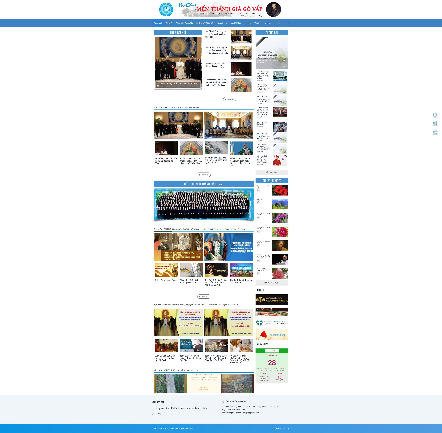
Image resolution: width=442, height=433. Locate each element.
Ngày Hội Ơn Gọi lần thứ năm (262, 123)
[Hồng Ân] (170, 383)
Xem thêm (231, 99)
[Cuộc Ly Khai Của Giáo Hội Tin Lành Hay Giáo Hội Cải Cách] (166, 352)
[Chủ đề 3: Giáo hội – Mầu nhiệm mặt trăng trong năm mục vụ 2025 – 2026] (178, 322)
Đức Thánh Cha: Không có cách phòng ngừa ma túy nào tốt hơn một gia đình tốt (216, 50)
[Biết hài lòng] (203, 383)
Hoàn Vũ (166, 107)
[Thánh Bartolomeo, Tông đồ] (166, 277)
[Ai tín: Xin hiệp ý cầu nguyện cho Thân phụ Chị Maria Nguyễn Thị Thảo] (280, 137)
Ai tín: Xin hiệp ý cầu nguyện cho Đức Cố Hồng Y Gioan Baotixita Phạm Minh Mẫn (262, 159)
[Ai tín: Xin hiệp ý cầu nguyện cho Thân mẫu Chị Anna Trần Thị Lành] (280, 89)
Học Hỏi (157, 304)
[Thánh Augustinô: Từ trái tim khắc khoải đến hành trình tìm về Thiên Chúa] (191, 155)
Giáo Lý (204, 305)
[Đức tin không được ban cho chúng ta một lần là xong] (258, 260)
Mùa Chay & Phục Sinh (199, 229)
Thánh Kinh (166, 305)
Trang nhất (276, 428)
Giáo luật (235, 305)
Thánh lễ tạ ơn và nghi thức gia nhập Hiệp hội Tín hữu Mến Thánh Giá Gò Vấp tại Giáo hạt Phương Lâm (263, 112)
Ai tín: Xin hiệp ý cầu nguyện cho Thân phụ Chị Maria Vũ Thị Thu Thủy (263, 98)
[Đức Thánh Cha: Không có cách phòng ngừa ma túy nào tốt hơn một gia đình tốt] (228, 125)
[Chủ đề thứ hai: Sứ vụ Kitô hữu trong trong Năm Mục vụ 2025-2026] (228, 322)
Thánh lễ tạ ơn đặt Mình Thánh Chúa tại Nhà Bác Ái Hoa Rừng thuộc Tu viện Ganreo (263, 75)
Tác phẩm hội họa (183, 370)
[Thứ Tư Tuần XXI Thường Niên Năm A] (178, 247)
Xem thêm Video (273, 283)
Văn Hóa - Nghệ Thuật (165, 370)
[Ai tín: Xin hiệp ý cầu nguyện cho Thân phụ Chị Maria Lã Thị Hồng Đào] (280, 149)
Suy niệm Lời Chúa (162, 229)
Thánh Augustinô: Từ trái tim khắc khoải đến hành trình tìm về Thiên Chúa (215, 82)
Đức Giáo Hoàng (195, 107)
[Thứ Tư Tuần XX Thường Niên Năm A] (241, 277)
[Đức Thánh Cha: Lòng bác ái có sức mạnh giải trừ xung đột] (178, 125)
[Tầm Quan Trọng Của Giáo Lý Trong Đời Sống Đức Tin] (191, 352)
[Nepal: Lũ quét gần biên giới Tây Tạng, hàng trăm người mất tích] (216, 155)
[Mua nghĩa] (258, 202)
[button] (289, 23)
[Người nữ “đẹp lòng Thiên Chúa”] (258, 273)
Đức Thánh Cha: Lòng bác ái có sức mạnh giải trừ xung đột (216, 34)
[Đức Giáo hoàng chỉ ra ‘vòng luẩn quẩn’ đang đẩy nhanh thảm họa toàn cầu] (241, 155)
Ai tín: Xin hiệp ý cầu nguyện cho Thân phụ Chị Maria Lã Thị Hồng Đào (263, 147)
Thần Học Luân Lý (178, 305)
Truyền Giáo (226, 305)
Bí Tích (197, 305)
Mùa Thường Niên (215, 229)
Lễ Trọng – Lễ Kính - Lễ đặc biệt (234, 229)
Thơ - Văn (194, 370)
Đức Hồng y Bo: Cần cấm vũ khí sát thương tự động (216, 65)
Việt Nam (173, 107)
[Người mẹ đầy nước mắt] (258, 190)
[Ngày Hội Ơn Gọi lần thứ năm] (280, 127)
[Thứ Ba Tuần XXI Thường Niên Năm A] (228, 247)
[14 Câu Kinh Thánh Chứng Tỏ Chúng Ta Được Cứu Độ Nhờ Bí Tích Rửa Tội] (241, 352)
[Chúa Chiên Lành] (237, 383)
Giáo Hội (158, 107)
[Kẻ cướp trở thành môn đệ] (258, 217)
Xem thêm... (205, 175)
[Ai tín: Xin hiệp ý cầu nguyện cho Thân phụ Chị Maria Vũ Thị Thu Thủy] (280, 100)
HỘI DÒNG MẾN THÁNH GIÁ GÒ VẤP (203, 184)
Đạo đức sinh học (214, 305)
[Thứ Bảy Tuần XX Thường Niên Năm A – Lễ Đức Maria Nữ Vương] (216, 277)
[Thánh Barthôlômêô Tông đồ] (258, 245)
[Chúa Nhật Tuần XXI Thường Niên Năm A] (191, 277)
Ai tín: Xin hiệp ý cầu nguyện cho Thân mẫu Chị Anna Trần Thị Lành (263, 87)
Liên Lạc (286, 428)
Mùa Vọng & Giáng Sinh (181, 229)
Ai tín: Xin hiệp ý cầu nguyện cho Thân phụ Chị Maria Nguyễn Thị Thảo (263, 135)
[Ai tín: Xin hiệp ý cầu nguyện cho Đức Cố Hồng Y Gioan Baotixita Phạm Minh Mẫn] (280, 160)
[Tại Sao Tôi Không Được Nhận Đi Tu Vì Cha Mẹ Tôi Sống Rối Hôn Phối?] (216, 352)
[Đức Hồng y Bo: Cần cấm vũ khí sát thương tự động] (166, 155)
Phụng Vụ (190, 305)
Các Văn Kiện (183, 107)
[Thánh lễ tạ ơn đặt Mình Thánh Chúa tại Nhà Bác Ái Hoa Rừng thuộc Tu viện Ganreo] (280, 76)
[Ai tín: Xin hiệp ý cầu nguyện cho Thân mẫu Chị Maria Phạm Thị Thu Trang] (272, 53)
